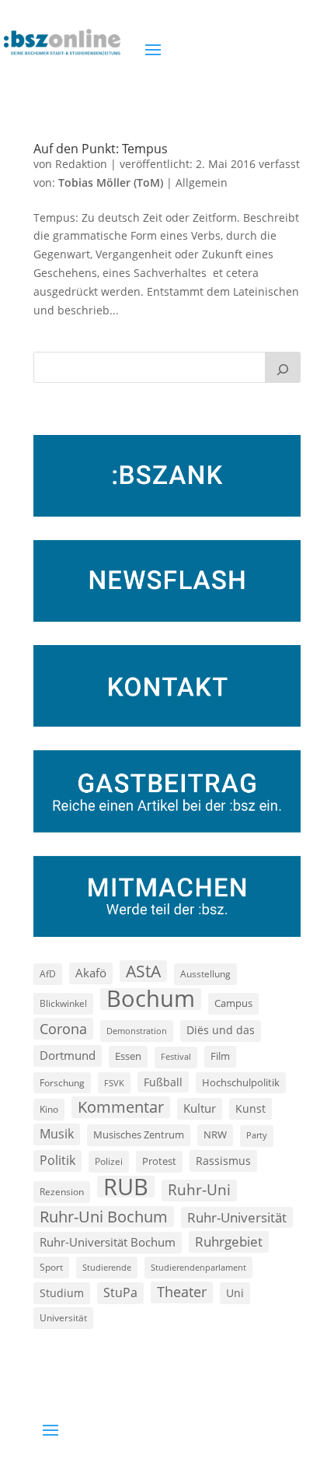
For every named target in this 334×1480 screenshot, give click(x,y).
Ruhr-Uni (199, 1190)
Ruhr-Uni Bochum (104, 1216)
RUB (125, 1187)
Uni (235, 1292)
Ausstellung (205, 973)
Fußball (163, 1082)
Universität (63, 1317)
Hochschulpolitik (241, 1082)
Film (220, 1056)
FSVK (114, 1083)
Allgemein (202, 182)
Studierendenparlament (198, 1267)
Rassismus (223, 1160)
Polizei (109, 1161)
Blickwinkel (63, 1003)
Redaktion (81, 163)
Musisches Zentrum (138, 1135)
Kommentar (121, 1106)
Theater (182, 1291)
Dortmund (68, 1055)
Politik (57, 1160)
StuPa (120, 1292)
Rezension (62, 1192)
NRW (215, 1135)
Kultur (199, 1108)
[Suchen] (283, 367)
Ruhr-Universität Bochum (108, 1241)
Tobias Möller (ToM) (110, 182)
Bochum (150, 999)
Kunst (250, 1108)
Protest (159, 1161)
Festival (176, 1056)
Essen (128, 1056)
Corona (63, 1028)
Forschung (62, 1082)
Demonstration (136, 1030)
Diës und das (220, 1030)
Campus (233, 1003)
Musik (57, 1133)
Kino (49, 1109)
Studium (62, 1292)
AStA (143, 971)
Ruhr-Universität (237, 1217)
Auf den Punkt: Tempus (100, 148)
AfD (48, 973)
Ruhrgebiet (229, 1241)
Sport (51, 1267)
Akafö (90, 972)
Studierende (106, 1267)
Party (256, 1135)
